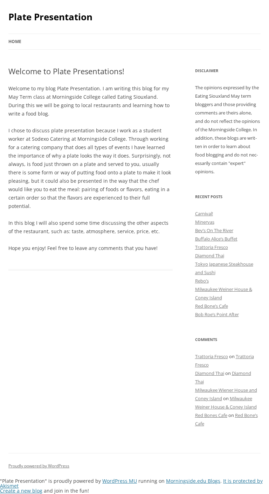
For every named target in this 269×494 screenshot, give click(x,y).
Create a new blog (21, 490)
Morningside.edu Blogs (193, 481)
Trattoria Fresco (211, 247)
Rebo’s (202, 281)
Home (14, 41)
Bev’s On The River (214, 230)
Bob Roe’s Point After (217, 314)
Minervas (204, 222)
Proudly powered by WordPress (38, 466)
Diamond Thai (209, 255)
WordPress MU (119, 481)
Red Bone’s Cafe (211, 306)
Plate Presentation (50, 17)
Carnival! (204, 213)
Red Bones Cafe (211, 415)
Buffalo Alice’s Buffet (216, 239)
